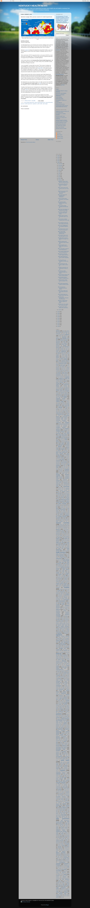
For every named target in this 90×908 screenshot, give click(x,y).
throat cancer (66, 850)
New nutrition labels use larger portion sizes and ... (63, 295)
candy (67, 382)
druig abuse (61, 468)
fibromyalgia (58, 504)
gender (67, 520)
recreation (58, 767)
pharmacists (60, 729)
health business (65, 537)
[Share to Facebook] (42, 100)
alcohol (57, 344)
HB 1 (27, 89)
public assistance (63, 758)
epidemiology (66, 486)
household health (66, 589)
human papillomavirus (61, 591)
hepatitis (67, 573)
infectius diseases (65, 607)
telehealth (59, 846)
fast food (67, 497)
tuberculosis (67, 859)
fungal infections (60, 519)
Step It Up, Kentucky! (60, 127)
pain (60, 710)
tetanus (57, 849)
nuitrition (67, 688)
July (59, 171)
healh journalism (66, 536)
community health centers (61, 417)
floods (67, 505)
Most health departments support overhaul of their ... (63, 284)
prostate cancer (59, 755)
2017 (58, 315)
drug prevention (64, 462)
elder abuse (66, 472)
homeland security (65, 580)
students (57, 828)
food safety (61, 513)
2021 (58, 160)
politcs (61, 741)
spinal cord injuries (63, 812)
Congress (67, 422)
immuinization (58, 598)
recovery (65, 766)
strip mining (66, 826)
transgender (65, 856)
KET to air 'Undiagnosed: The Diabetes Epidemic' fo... (63, 226)
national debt (66, 678)
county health (66, 433)
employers (58, 480)
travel (62, 859)
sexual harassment (66, 794)
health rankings (65, 559)
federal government (65, 499)
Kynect (68, 629)
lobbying (58, 640)
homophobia (67, 581)
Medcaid (67, 652)
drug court (64, 460)
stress (61, 826)
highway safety (60, 577)
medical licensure (59, 658)
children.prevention (65, 400)
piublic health (58, 739)
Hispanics (66, 577)
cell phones (61, 388)
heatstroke (58, 573)
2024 (58, 155)
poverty (57, 745)
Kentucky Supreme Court (60, 628)
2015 (58, 318)
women (65, 891)
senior (63, 792)
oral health (65, 703)
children (58, 400)
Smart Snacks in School (65, 801)
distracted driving (65, 451)
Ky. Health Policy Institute (61, 125)
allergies (64, 345)
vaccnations (63, 873)
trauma (59, 858)
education (67, 470)
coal (62, 412)
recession (60, 766)
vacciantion (60, 868)
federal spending (62, 503)
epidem (67, 485)
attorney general (63, 358)
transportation (66, 857)
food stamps (60, 514)
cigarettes (60, 407)
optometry (67, 701)
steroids (66, 825)
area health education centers (61, 352)
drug (66, 458)
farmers (63, 496)
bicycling (57, 364)
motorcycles (62, 676)
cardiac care (58, 384)
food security (67, 513)
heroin (64, 575)
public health (39, 103)
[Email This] (38, 100)
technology (67, 843)
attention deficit (65, 357)
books (60, 371)
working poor (66, 892)
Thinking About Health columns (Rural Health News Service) (62, 106)
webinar (59, 886)
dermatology (67, 445)
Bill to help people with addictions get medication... (62, 195)
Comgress (67, 414)
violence (57, 879)
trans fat (59, 856)
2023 (58, 157)
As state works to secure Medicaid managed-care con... (63, 238)
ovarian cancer (61, 706)
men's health (65, 664)
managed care (62, 648)
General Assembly (49, 102)
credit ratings (63, 437)
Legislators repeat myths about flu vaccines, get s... (63, 182)
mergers (57, 668)
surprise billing (66, 836)
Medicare (64, 660)
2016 (58, 316)
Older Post (50, 139)
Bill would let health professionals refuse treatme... (62, 203)
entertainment (65, 482)
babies (57, 360)
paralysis (66, 716)
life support (63, 638)
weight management (61, 887)
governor (22, 103)
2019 (58, 311)
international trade (66, 615)
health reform (66, 561)
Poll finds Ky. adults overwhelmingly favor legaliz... (62, 271)
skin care (67, 799)
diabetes (60, 446)
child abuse (59, 395)
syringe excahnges (64, 839)
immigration (65, 597)
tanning (67, 840)
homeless (57, 581)
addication (62, 334)
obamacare (63, 693)
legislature (35, 103)
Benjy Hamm (59, 134)
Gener (66, 521)
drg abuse (67, 457)
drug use (65, 465)
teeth (68, 845)
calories (61, 381)
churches (60, 406)
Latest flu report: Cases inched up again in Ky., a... (63, 280)
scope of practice (66, 789)
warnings (59, 884)
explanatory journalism (63, 490)
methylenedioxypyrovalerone (60, 670)
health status (61, 562)
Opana (57, 698)
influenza (58, 609)
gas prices (62, 520)
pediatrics (65, 723)
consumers (65, 426)
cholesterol (59, 403)
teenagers (67, 844)
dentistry (62, 444)
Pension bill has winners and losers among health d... (63, 275)
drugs (57, 467)
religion (57, 768)
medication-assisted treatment (61, 662)
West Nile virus (63, 888)
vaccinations (58, 870)
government (65, 528)
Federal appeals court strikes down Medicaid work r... (63, 246)
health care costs (60, 542)
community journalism (61, 420)
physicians (58, 737)
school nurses (66, 788)
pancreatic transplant (63, 712)
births (68, 365)
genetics (67, 524)
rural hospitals (59, 778)
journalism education (65, 619)
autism (61, 359)
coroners (63, 432)
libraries (64, 637)
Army (68, 352)
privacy (57, 754)
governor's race (60, 530)
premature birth (58, 746)
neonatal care (59, 682)
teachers (61, 843)
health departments (28, 103)
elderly (57, 473)
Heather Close (60, 136)
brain (63, 371)
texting (61, 849)
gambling (66, 519)
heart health (61, 570)
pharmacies (67, 728)
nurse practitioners (60, 689)
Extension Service (65, 491)
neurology (65, 682)
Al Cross (58, 133)
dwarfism (61, 469)
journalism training (60, 620)
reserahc (61, 771)
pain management (59, 711)
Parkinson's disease (65, 717)
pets (67, 727)
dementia (58, 441)
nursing (60, 690)
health (58, 537)
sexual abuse (67, 793)
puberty (57, 758)
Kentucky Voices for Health (61, 128)
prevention (63, 751)
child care (65, 395)
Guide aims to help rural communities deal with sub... (63, 291)
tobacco (64, 851)
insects (65, 610)
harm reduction (60, 535)
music (68, 677)
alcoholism (58, 345)
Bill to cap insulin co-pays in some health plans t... (63, 249)
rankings (65, 765)
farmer (59, 496)
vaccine (57, 872)
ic (67, 596)
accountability (59, 332)
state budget (45, 103)
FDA (59, 498)
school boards (58, 787)
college (68, 413)
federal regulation (65, 502)
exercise (67, 488)
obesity (67, 694)
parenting (58, 717)
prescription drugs (60, 749)
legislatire (66, 633)
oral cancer (59, 703)
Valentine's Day (59, 874)
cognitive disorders (59, 413)
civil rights (65, 409)
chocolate (67, 402)
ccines (57, 388)
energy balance (65, 481)
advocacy (58, 338)
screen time (59, 790)
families (62, 493)
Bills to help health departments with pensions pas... (62, 232)
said (40, 83)
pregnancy (64, 745)
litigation (67, 638)
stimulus (57, 826)
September (60, 168)
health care (58, 538)
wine (61, 891)
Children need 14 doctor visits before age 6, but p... (63, 216)
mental (63, 665)
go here (62, 84)
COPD (58, 432)
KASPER (57, 621)
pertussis (62, 727)
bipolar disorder (63, 364)
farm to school (66, 494)
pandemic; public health (64, 715)
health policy (59, 558)
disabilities (63, 449)
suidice (67, 833)
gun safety (63, 532)
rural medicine (66, 780)
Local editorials (59, 102)
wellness (57, 888)
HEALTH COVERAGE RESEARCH (60, 95)
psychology (65, 757)
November (60, 165)
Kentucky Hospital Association (62, 626)
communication (64, 416)
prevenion (57, 751)
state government (62, 818)
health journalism (60, 554)
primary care (58, 752)
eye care (60, 492)
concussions (65, 421)
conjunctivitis (58, 425)
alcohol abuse (64, 344)
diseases (65, 450)
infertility (66, 608)
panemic (62, 716)
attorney (57, 358)
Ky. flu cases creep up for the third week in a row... (63, 236)
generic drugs (62, 524)
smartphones (60, 802)
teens (63, 845)
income (64, 602)
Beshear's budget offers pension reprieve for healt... (62, 301)
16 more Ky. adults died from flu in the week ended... (62, 212)
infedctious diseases (59, 608)
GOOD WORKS (59, 97)
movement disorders (63, 677)
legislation (59, 633)
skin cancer (61, 799)
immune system (64, 598)
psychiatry (59, 757)
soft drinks (65, 811)
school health (64, 787)
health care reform (61, 544)
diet (64, 447)
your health (66, 895)
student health (64, 827)
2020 (58, 162)
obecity (63, 694)
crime (68, 437)
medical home (66, 657)
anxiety (57, 351)
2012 (58, 323)
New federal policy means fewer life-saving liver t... (63, 229)
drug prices (58, 463)
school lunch (58, 788)
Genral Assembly (60, 525)
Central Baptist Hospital (61, 391)
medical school (61, 659)
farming (61, 497)
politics (64, 741)
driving (63, 458)
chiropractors (62, 402)
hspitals (68, 590)
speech (57, 812)
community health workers (61, 419)
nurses (68, 689)
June (59, 173)
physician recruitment (61, 736)
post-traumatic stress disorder (61, 744)
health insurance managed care (62, 553)
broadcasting (67, 376)
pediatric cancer (58, 723)
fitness (63, 505)
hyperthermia (60, 596)
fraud (64, 517)
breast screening (65, 373)
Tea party (57, 843)
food (57, 508)
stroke (57, 827)
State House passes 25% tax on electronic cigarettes (63, 192)
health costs (60, 548)
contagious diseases (61, 427)
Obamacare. (58, 694)
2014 (58, 319)
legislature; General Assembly (62, 636)
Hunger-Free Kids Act (60, 593)
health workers (66, 563)
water (64, 884)
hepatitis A (60, 574)
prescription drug (65, 746)
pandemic (59, 714)
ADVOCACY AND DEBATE (61, 93)
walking (67, 882)
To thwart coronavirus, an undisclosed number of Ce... (63, 268)
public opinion (62, 763)
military (58, 671)
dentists (67, 444)
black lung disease (60, 366)
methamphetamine (59, 669)
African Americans (63, 339)
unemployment (62, 862)
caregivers (65, 385)
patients (65, 722)
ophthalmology (66, 699)
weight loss (65, 886)
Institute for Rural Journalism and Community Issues (62, 112)
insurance (58, 611)
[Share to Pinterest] (43, 100)
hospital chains (58, 584)
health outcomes (63, 557)
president (58, 750)
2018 (58, 313)
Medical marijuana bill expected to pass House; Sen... (63, 242)
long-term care (62, 643)
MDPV (59, 652)
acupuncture (58, 334)
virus (60, 880)
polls (61, 742)
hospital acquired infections (61, 583)
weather (67, 885)
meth (65, 668)
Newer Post (24, 139)
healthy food (64, 568)
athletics (57, 357)
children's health (59, 401)
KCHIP (62, 621)
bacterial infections (65, 360)
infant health (61, 603)
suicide (62, 833)
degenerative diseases (64, 440)
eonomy (62, 485)
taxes (65, 841)
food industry (63, 510)
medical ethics (65, 656)
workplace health (62, 893)
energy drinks (58, 482)
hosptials (61, 589)
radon (62, 765)
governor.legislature (66, 529)
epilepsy (60, 487)
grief (67, 531)
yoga (62, 895)
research (62, 770)
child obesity (64, 396)
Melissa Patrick (60, 138)
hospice (62, 582)
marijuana (58, 649)
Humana (61, 592)
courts (57, 437)
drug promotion (63, 463)
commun (59, 415)
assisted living (64, 354)
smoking (64, 803)
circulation (66, 408)
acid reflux (65, 333)
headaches (57, 536)
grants (63, 531)
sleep (66, 800)
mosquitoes (58, 675)
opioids (67, 700)
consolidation (58, 426)
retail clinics (65, 774)
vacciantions (66, 868)
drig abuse (58, 458)
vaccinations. (66, 870)
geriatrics (66, 525)
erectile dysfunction (66, 487)
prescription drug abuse (61, 747)
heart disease (66, 569)
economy (60, 470)
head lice (66, 535)
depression (60, 445)
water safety (62, 885)
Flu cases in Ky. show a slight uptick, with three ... (63, 307)
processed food (65, 754)
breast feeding (58, 373)
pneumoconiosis (65, 739)
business (67, 377)
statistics (66, 824)
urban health (67, 865)
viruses (64, 880)
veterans (64, 876)
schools (59, 789)
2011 (58, 324)
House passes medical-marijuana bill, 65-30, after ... (63, 220)
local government (65, 642)
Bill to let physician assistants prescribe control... (62, 288)
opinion (59, 700)
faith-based (58, 493)
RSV (61, 776)
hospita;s (66, 582)
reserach (57, 771)
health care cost (64, 541)
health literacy (62, 556)
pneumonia (58, 740)
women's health (59, 892)
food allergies (63, 508)
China (58, 402)
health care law (66, 543)
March (59, 178)
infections (58, 605)
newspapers (58, 685)
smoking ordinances (62, 807)
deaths (57, 440)
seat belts (64, 790)
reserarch (66, 771)
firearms (65, 504)
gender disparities (59, 521)
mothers (64, 675)
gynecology (58, 534)
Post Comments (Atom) (30, 142)
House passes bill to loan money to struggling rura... (63, 185)
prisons (65, 752)
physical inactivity (59, 734)
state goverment (65, 817)
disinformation (58, 451)
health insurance (61, 552)
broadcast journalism (59, 376)
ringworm (57, 775)
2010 (58, 326)
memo (64, 663)
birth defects (62, 365)
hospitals (66, 587)
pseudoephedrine (59, 756)
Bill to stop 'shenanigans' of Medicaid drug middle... (63, 210)
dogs (68, 456)
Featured (63, 498)
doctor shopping (59, 453)
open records (58, 699)
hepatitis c (67, 574)
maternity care (66, 650)
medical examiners (59, 657)
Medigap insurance (59, 663)
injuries (64, 609)
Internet (58, 616)
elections (58, 474)
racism (67, 764)
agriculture (58, 341)
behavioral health (63, 363)
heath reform (64, 572)
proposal (27, 50)
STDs (57, 825)
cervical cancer (64, 392)
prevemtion (65, 750)
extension (57, 491)
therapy (61, 850)
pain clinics (65, 710)
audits (57, 359)
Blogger (47, 904)
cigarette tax (66, 406)
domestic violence (60, 457)
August (59, 170)
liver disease (59, 639)
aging (66, 340)
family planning (67, 493)
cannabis (58, 383)
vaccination (64, 869)
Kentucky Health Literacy (62, 625)
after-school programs (59, 340)
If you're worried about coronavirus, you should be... (63, 199)
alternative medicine (59, 346)
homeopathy (62, 581)
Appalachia (63, 351)
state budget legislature (60, 816)
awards (65, 359)
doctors (59, 456)
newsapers (65, 684)
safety (58, 783)
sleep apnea (58, 801)
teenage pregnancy (61, 844)
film (61, 504)
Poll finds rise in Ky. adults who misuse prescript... (63, 305)
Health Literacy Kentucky (61, 124)
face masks (66, 492)
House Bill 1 (40, 67)
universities (58, 863)
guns (67, 532)
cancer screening (59, 382)
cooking (68, 431)
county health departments (29, 102)
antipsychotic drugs (64, 350)
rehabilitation (65, 767)
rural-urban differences (62, 781)
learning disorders (66, 632)
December (60, 163)
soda (60, 811)
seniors (67, 792)
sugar (57, 833)
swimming (64, 837)
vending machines (65, 875)
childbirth (65, 397)
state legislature (60, 824)
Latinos (63, 630)
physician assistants (63, 735)
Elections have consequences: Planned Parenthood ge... (63, 297)
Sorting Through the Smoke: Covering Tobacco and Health (62, 121)
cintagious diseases (59, 408)
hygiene (67, 593)
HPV (63, 590)
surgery (60, 836)
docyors (65, 456)
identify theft (58, 597)
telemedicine (66, 846)
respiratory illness (60, 772)
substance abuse (60, 830)
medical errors (58, 656)
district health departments (40, 102)
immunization (66, 599)
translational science (59, 857)
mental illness (64, 667)
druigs (65, 468)
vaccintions (57, 873)
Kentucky (66, 621)
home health (58, 580)
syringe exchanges (59, 840)
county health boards (62, 434)
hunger (66, 592)
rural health (63, 777)
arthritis (58, 353)
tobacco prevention (61, 852)
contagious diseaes (59, 428)
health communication (65, 547)
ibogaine (64, 596)
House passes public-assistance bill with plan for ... (63, 206)
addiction (67, 334)
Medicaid (58, 653)
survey (58, 837)
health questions (66, 558)
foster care (61, 515)
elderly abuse (64, 473)
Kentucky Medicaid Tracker (61, 122)
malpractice (67, 647)
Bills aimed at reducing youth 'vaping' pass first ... (63, 254)
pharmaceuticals (59, 728)
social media (62, 810)
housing (58, 590)
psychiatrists (67, 756)
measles (62, 652)
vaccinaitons (58, 869)
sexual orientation (61, 795)
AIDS (64, 341)
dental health (61, 443)
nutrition (64, 691)
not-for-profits (62, 688)
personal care (65, 724)
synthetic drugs (61, 838)
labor (59, 630)
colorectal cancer (60, 414)
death (66, 439)
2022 (58, 159)
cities (57, 409)
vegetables (58, 875)
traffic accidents (66, 855)
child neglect (58, 396)
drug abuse (61, 459)
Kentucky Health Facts (60, 116)
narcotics (59, 678)
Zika (62, 897)
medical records (66, 658)
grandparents (58, 531)
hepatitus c (59, 575)
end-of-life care (65, 480)
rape (57, 766)
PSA (66, 755)
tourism (61, 855)
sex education (61, 793)
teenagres (59, 845)
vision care (60, 881)
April (59, 176)
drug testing (63, 464)
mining (61, 672)
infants (63, 604)
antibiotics (57, 350)
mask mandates (65, 649)
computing (57, 421)
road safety (62, 775)
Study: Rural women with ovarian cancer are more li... (63, 188)
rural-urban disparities (61, 782)
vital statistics (66, 881)
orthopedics (66, 704)
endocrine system (59, 481)
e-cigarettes (66, 469)
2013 (58, 321)
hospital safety (66, 584)
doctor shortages (65, 454)
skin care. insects (61, 800)
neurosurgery (58, 683)
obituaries (61, 695)
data (57, 439)
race (62, 764)
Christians (63, 403)
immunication (58, 599)
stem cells (61, 825)
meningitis (57, 665)
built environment (60, 377)
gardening (57, 520)
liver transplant (65, 639)
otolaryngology (63, 705)
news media (65, 683)
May (59, 175)
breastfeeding (58, 374)
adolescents (66, 335)
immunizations (62, 601)
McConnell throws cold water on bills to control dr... (63, 264)
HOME (57, 89)
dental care (67, 441)
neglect (66, 681)
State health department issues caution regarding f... (63, 257)
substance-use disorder (61, 831)
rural (65, 776)
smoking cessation (65, 806)
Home (37, 139)
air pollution (64, 343)
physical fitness (64, 733)
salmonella (64, 783)
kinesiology (63, 629)
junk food (66, 620)
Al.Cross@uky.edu (60, 74)
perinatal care (58, 724)
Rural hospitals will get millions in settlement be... (63, 278)
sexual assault (59, 794)
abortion (58, 330)
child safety (58, 397)
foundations (58, 517)
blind (67, 366)
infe (67, 604)
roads (67, 775)
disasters (59, 450)
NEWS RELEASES (59, 98)
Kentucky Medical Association (63, 627)
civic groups (61, 409)
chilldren (68, 401)
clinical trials (58, 412)
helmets (63, 573)
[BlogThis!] (39, 100)
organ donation (59, 704)
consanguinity (65, 425)
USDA (68, 867)
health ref (60, 561)
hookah (58, 582)
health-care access (61, 564)
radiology (57, 765)
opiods (63, 700)
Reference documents (60, 104)
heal (61, 536)
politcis (57, 741)
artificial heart (64, 353)
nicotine (66, 685)
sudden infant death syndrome (62, 832)
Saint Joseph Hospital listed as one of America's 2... (63, 252)
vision (68, 880)
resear (57, 770)
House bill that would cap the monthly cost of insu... (63, 223)
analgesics (63, 347)
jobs (66, 616)
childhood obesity (60, 398)
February (60, 179)
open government (63, 698)
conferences (58, 422)
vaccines (64, 872)
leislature (59, 637)
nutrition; (57, 693)
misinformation (66, 672)
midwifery (67, 670)
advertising (64, 337)
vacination (67, 873)
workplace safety (59, 894)
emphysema (65, 479)
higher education (66, 576)
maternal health (59, 650)
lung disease (64, 644)
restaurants (58, 774)
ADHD (60, 335)
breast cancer (64, 372)
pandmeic (57, 716)
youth (57, 897)
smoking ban (59, 805)
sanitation (65, 784)
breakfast (58, 372)
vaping (65, 874)
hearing (57, 569)
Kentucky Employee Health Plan (61, 622)
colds (64, 413)
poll (57, 742)
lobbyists (64, 640)
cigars (67, 407)
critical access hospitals (62, 438)
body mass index (63, 370)
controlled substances (60, 431)
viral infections (65, 879)
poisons (62, 740)
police (66, 740)
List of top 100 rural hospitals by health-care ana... (63, 261)
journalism (58, 619)
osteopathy (57, 705)
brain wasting (67, 371)
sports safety (62, 813)
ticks (57, 851)
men (60, 664)
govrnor (67, 530)
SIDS (57, 799)
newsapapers (58, 684)
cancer (65, 381)
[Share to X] (40, 100)
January (60, 309)
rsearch (57, 776)
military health (64, 671)
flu (56, 507)
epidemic (58, 486)
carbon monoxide (65, 383)
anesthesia (67, 347)
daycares (61, 439)
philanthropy (58, 731)
